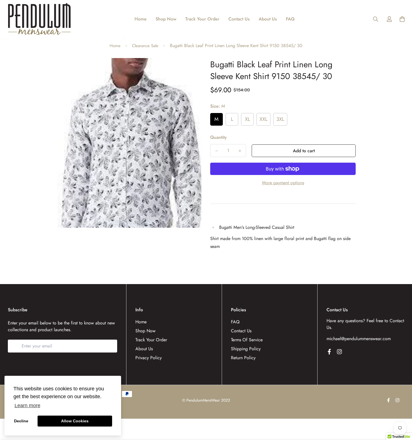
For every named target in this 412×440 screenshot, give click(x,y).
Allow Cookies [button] (75, 421)
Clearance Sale (145, 46)
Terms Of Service (247, 340)
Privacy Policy (148, 357)
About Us (268, 19)
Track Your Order (202, 19)
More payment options (283, 182)
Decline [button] (21, 421)
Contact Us (239, 19)
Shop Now (166, 19)
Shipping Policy (246, 348)
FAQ (290, 19)
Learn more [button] (27, 405)
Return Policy (243, 357)
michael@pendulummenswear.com (359, 338)
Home (141, 19)
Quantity (218, 137)
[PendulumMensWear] (39, 19)
